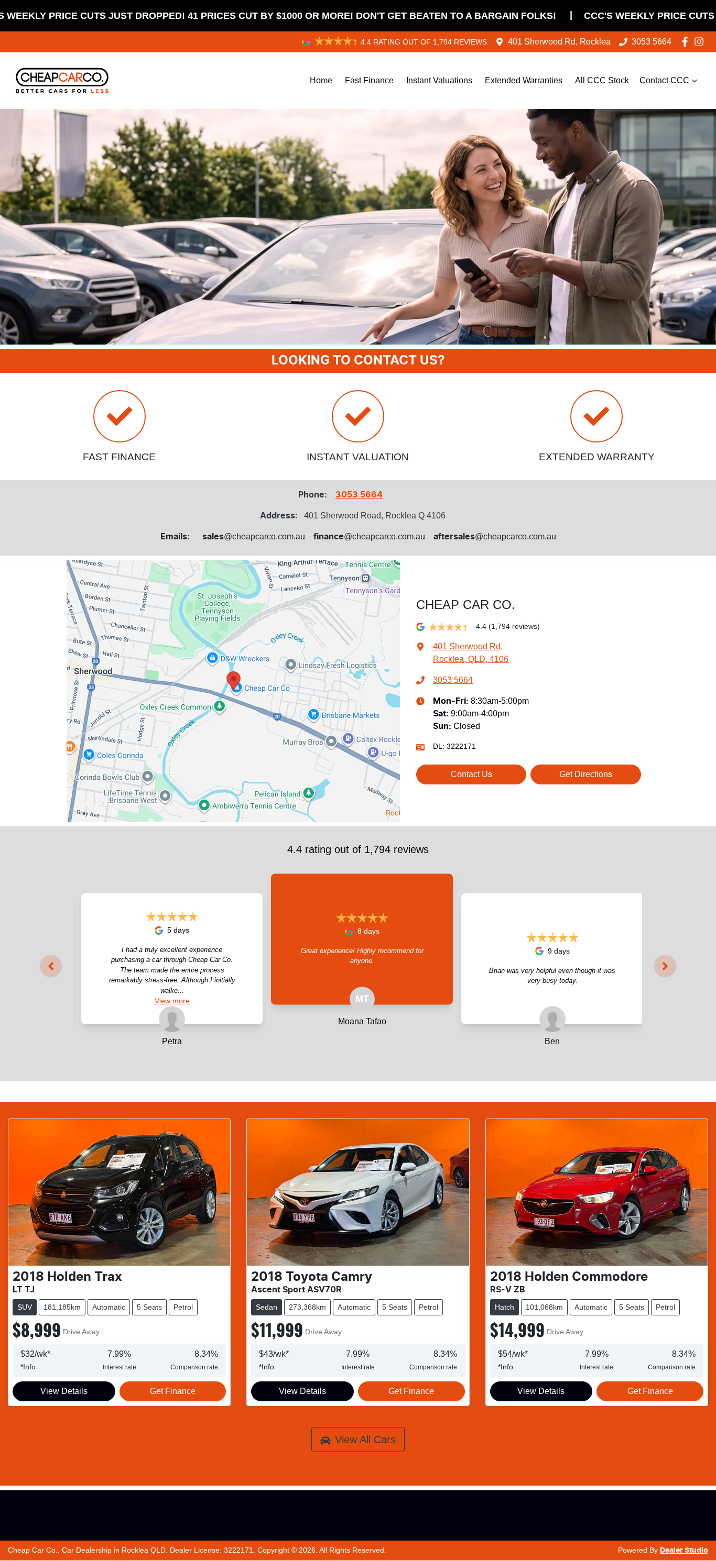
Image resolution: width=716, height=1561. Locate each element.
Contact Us (471, 774)
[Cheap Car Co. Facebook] (687, 42)
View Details (64, 1391)
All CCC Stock (602, 80)
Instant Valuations (439, 80)
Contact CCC (664, 80)
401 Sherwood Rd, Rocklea (559, 41)
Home (321, 80)
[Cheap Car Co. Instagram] (701, 42)
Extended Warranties (523, 80)
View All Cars (365, 1439)
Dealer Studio (684, 1550)
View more (172, 1001)
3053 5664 (651, 41)
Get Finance (173, 1391)
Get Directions (585, 774)
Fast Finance (369, 80)
